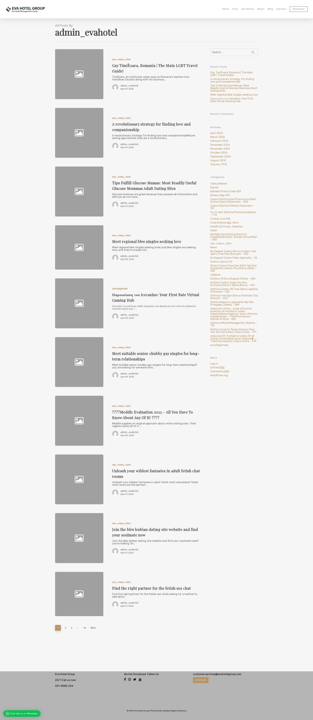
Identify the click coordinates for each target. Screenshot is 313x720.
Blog (270, 9)
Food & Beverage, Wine (224, 222)
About (261, 9)
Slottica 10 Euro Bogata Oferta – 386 (232, 278)
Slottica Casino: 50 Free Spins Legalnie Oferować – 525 (234, 290)
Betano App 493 (220, 195)
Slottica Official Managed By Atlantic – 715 (233, 324)
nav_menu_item (121, 59)
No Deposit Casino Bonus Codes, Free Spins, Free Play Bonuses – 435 (233, 252)
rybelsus (215, 274)
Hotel (213, 230)
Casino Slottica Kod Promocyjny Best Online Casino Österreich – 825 (233, 200)
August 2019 (218, 160)
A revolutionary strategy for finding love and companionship (232, 80)
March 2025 (217, 137)
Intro (235, 9)
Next (93, 627)
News (213, 247)
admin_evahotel (129, 85)
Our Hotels (247, 9)
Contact (281, 9)
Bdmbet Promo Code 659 (225, 191)
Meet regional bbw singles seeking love (234, 94)
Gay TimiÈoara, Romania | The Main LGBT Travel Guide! (231, 74)
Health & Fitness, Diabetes (226, 226)
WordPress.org (219, 375)
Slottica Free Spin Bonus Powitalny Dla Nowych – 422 (234, 297)
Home (225, 9)
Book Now (299, 9)
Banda (214, 187)
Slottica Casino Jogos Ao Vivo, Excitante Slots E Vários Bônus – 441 (232, 284)
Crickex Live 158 (220, 218)
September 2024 (220, 156)
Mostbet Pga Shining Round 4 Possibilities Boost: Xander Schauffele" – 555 (233, 237)
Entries (217, 367)
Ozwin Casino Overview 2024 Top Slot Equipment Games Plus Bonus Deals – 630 (233, 268)
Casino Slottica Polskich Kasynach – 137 (232, 207)
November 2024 (220, 148)
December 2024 (220, 145)
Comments (219, 371)
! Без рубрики (218, 183)
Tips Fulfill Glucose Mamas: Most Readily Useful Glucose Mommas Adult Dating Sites (233, 88)
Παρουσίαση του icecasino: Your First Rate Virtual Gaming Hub (231, 100)
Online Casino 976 (221, 261)
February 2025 (219, 141)
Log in (214, 363)
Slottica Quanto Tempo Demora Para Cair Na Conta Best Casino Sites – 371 (233, 330)
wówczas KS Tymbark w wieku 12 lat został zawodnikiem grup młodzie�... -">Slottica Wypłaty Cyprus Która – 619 (234, 339)
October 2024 (218, 152)
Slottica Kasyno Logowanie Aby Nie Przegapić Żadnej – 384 (231, 303)
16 (84, 627)
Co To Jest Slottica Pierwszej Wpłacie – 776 (233, 213)
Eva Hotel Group (141, 711)
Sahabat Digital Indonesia (174, 711)
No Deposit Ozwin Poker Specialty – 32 (233, 258)
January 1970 (218, 164)
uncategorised (119, 288)
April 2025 (216, 133)
